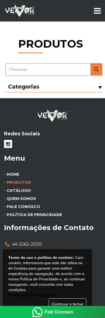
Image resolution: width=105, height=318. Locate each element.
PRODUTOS (19, 182)
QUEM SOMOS (21, 198)
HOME (13, 174)
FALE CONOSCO (23, 206)
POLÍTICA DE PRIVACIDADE (34, 214)
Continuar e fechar (67, 304)
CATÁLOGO (19, 190)
